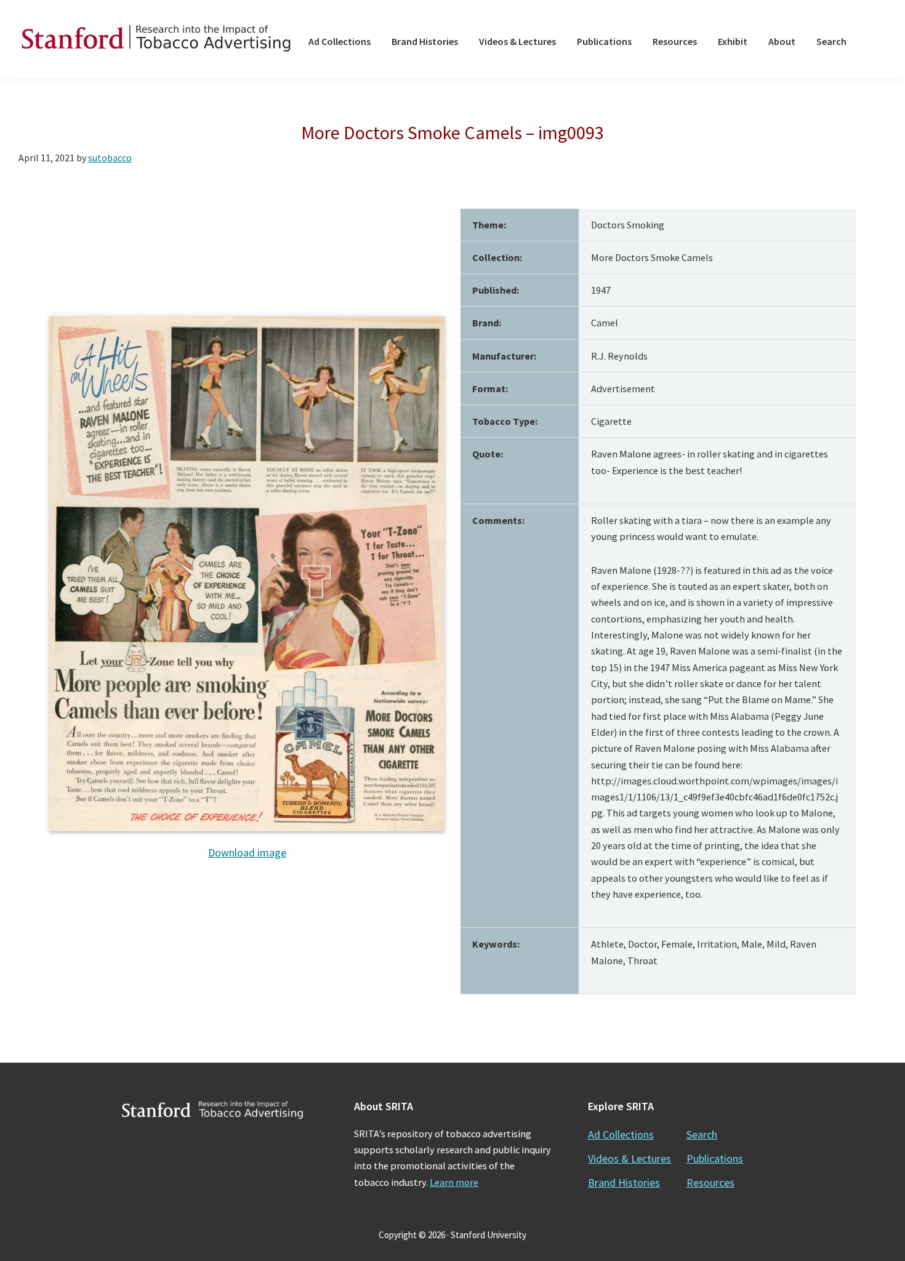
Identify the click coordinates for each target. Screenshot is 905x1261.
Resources (710, 1182)
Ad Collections (621, 1134)
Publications (714, 1158)
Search (701, 1134)
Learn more (454, 1182)
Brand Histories (624, 1182)
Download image (247, 852)
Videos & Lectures (629, 1158)
